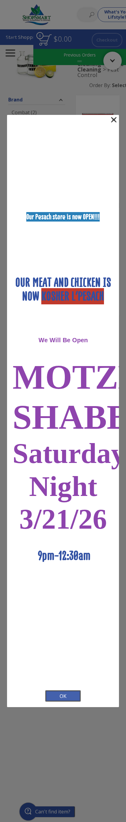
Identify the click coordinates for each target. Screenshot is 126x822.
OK (63, 695)
